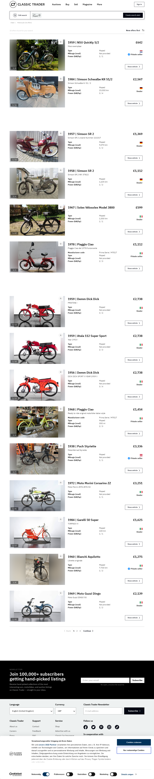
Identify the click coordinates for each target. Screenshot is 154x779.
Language (14, 704)
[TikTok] (117, 727)
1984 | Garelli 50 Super (83, 520)
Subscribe (137, 680)
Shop (57, 726)
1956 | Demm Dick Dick (83, 372)
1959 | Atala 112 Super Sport (87, 336)
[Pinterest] (101, 727)
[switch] (69, 774)
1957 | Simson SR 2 (81, 134)
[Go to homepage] (27, 4)
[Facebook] (85, 727)
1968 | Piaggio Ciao (81, 409)
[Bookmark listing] (60, 41)
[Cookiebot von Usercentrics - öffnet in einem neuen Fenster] (15, 774)
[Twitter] (93, 727)
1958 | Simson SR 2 (81, 171)
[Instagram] (109, 727)
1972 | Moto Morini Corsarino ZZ (89, 483)
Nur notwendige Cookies (133, 750)
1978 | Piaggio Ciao (81, 244)
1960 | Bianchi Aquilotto (84, 557)
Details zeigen (127, 774)
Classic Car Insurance (64, 735)
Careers (13, 731)
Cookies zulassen (133, 742)
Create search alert (133, 15)
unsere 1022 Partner (47, 745)
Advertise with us (62, 731)
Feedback (36, 731)
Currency (59, 704)
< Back (12, 23)
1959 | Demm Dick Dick (83, 299)
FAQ (34, 735)
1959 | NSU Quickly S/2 (83, 42)
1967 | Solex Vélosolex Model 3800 (91, 207)
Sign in (139, 4)
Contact (35, 726)
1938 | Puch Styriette (82, 446)
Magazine (87, 4)
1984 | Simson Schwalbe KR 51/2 (90, 79)
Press (12, 735)
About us (13, 726)
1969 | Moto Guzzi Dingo (84, 593)
